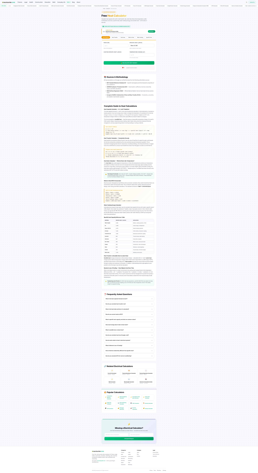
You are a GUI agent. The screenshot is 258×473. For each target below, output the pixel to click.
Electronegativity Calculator (122, 397)
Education (47, 2)
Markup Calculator (148, 408)
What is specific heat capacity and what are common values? (129, 319)
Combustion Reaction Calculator (108, 397)
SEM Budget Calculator (108, 5)
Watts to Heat (131, 37)
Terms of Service (156, 454)
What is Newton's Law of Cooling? (129, 345)
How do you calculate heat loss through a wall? (129, 335)
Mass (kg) (106, 42)
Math (53, 2)
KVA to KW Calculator (184, 5)
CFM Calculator (174, 5)
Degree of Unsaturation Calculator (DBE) (160, 5)
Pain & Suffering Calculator (122, 403)
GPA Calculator (109, 408)
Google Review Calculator (132, 5)
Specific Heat (149, 37)
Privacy (151, 470)
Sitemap (164, 470)
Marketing (130, 464)
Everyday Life (61, 2)
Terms (155, 470)
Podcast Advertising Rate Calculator (61, 5)
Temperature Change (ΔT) (137, 52)
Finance (20, 2)
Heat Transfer (115, 37)
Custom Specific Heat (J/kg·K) (112, 52)
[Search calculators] (246, 2)
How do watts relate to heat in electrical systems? (129, 340)
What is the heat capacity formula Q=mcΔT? (129, 298)
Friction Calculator (235, 5)
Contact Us (252, 2)
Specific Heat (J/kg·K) (136, 42)
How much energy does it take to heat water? (129, 324)
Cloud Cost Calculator (120, 5)
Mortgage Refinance (121, 408)
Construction (39, 2)
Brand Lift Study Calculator (76, 5)
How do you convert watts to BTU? (129, 314)
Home (104, 8)
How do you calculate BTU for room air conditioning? (129, 356)
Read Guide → (151, 31)
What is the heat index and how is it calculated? (129, 309)
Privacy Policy (155, 452)
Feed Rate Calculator (31, 5)
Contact (138, 456)
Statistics (130, 460)
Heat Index (123, 37)
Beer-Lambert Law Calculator (211, 5)
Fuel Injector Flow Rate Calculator (248, 5)
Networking (130, 458)
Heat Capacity (106, 37)
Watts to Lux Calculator (224, 5)
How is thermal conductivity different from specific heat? (129, 350)
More (68, 2)
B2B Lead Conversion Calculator (17, 5)
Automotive (123, 464)
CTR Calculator (87, 5)
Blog (73, 2)
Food (129, 462)
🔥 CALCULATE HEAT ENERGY (129, 63)
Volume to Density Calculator (197, 5)
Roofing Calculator (148, 403)
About (78, 2)
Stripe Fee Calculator (108, 403)
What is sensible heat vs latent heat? (129, 330)
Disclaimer (155, 456)
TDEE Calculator (134, 403)
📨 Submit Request (129, 438)
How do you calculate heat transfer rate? (129, 304)
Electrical (108, 8)
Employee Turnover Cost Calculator (44, 5)
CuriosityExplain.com (101, 460)
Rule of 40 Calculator (97, 5)
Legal (25, 2)
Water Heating (140, 37)
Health (31, 2)
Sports (122, 462)
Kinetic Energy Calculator (145, 5)
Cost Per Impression (133, 408)
